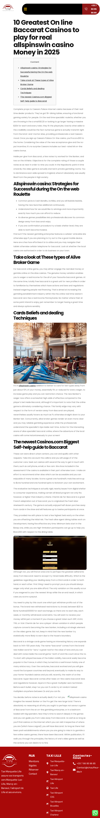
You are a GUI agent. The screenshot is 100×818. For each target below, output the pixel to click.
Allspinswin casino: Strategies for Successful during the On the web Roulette (36, 72)
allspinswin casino (27, 385)
